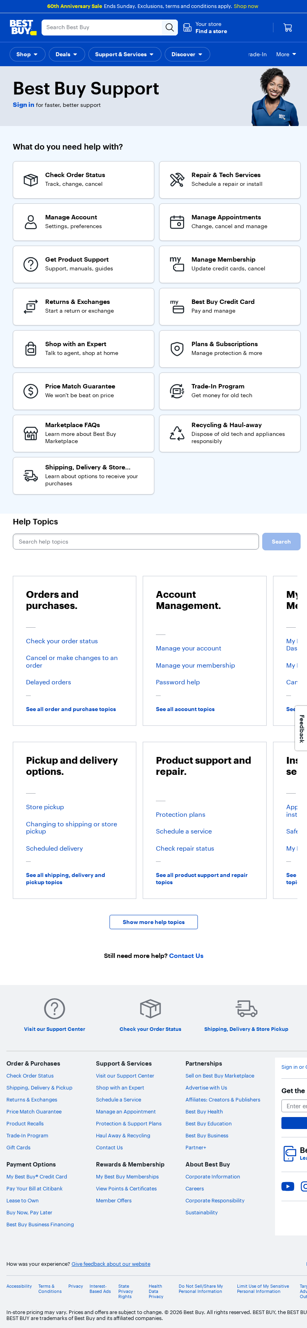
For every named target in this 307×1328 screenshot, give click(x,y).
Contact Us (109, 1147)
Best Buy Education (208, 1123)
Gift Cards (18, 1147)
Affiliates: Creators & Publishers (222, 1099)
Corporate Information (212, 1176)
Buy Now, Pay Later (29, 1212)
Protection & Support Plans (128, 1123)
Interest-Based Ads (100, 1289)
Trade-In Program (27, 1135)
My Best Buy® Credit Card (36, 1176)
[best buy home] (23, 27)
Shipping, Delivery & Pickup (39, 1087)
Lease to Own (22, 1200)
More (282, 54)
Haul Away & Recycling (123, 1135)
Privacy (75, 1286)
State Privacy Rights (125, 1291)
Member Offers (114, 1200)
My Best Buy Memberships (127, 1176)
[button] (205, 27)
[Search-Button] (170, 27)
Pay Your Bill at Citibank (34, 1188)
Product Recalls (25, 1123)
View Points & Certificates (126, 1188)
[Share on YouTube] (287, 1186)
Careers (194, 1188)
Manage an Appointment (126, 1111)
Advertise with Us (206, 1087)
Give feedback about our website (111, 1264)
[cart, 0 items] (288, 27)
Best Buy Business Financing (40, 1224)
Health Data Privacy (156, 1291)
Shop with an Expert (120, 1087)
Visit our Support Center (125, 1075)
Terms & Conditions (50, 1289)
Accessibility (19, 1286)
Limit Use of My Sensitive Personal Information (263, 1289)
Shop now (246, 6)
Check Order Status (30, 1075)
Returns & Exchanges (31, 1099)
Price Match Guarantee (34, 1111)
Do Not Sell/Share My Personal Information (201, 1289)
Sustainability (201, 1212)
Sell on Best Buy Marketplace (219, 1075)
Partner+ (195, 1147)
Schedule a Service (118, 1099)
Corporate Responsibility (215, 1200)
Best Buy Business (206, 1135)
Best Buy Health (204, 1111)
